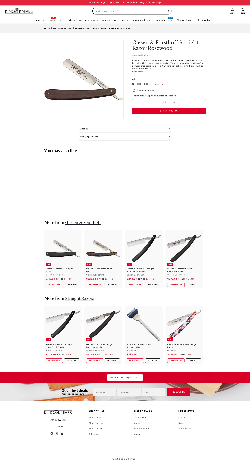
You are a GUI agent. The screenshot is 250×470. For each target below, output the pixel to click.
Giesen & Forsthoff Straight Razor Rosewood (102, 28)
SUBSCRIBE (179, 392)
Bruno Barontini (142, 428)
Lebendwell (140, 417)
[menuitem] (40, 20)
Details (83, 128)
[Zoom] (83, 79)
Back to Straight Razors (127, 377)
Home (47, 28)
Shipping (149, 95)
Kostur (137, 423)
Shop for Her (95, 417)
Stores (181, 417)
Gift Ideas (94, 434)
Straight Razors (62, 28)
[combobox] (131, 11)
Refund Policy (185, 428)
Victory (137, 434)
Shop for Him (96, 423)
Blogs (181, 423)
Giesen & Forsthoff (141, 55)
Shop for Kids (96, 428)
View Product (53, 209)
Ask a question (89, 136)
